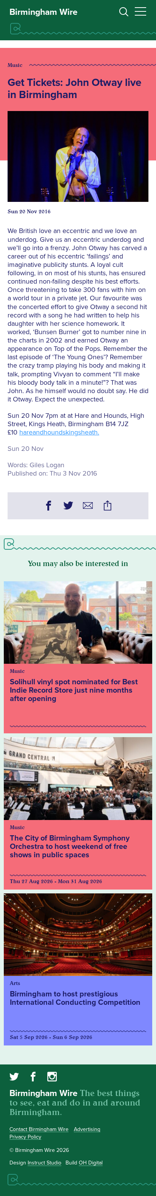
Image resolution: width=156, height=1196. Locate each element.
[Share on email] (88, 507)
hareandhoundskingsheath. (59, 432)
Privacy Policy (25, 1137)
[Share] (107, 507)
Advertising (87, 1129)
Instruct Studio (44, 1163)
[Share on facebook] (48, 507)
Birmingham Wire (43, 12)
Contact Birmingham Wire (39, 1129)
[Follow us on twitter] (14, 1077)
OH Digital (91, 1163)
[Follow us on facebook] (33, 1077)
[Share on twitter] (68, 507)
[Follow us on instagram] (52, 1077)
